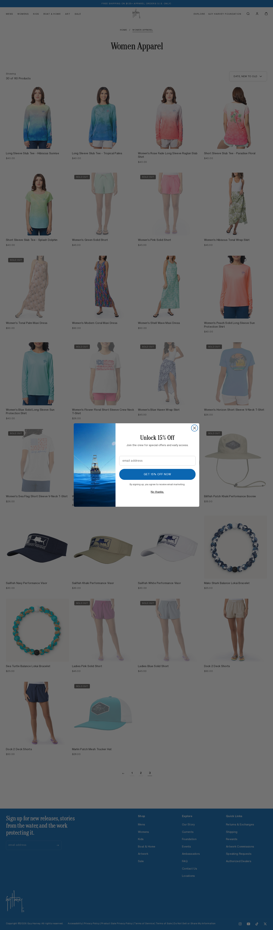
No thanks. (157, 492)
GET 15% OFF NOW (157, 474)
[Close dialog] (194, 428)
